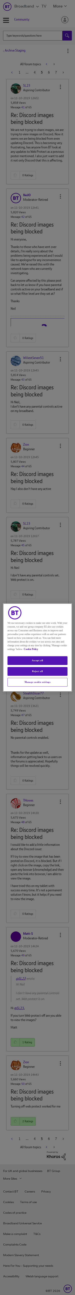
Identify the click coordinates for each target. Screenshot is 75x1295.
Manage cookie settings (38, 682)
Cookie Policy (31, 649)
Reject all (37, 671)
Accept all (37, 660)
